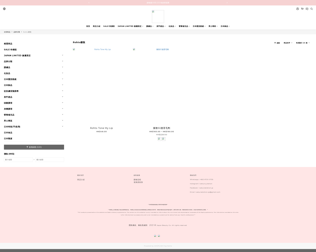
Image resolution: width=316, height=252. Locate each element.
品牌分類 (17, 32)
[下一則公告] (227, 3)
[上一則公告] (89, 3)
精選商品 (8, 43)
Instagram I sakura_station (201, 184)
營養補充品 (183, 26)
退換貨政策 (138, 182)
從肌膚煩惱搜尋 (11, 91)
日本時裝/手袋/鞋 (12, 127)
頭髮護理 (8, 103)
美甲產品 (160, 26)
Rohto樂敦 (27, 32)
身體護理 (8, 109)
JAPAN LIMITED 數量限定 (130, 26)
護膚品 (149, 26)
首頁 (88, 26)
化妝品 (171, 26)
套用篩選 (35, 147)
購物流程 (137, 179)
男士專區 (212, 26)
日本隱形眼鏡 (198, 26)
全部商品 (7, 32)
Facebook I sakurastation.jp (201, 188)
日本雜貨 (8, 138)
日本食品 (8, 132)
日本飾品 (224, 26)
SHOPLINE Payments (163, 246)
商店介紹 (96, 26)
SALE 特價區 (109, 26)
